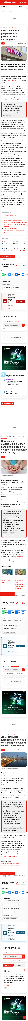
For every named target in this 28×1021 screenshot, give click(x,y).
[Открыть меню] (2, 2)
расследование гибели (10, 918)
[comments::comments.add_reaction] (5, 988)
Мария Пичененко (17, 436)
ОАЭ (13, 912)
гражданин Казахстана (11, 905)
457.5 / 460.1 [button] (7, 6)
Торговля (16, 287)
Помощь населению (9, 632)
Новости (10, 11)
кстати (14, 27)
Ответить (7, 985)
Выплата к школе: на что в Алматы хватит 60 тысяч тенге (7, 579)
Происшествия (8, 915)
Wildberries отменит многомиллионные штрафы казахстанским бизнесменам (13, 218)
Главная (3, 11)
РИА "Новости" (12, 80)
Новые (19, 965)
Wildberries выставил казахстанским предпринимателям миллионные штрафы (15, 224)
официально (16, 734)
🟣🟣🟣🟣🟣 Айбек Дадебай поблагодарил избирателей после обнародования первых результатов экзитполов (14, 382)
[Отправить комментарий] (23, 325)
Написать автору (22, 43)
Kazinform (4, 785)
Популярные (8, 965)
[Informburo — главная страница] (10, 2)
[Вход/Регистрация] (22, 2)
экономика (7, 287)
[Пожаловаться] (24, 970)
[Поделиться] (24, 1017)
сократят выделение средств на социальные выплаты (12, 559)
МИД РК (6, 912)
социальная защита (10, 628)
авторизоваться (15, 321)
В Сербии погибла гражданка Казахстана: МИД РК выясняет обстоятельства (10, 866)
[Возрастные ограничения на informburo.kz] (19, 2)
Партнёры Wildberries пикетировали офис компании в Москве (14, 231)
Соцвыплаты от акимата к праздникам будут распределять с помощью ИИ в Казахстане (19, 582)
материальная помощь (10, 625)
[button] (22, 6)
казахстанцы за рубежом (11, 908)
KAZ (25, 2)
